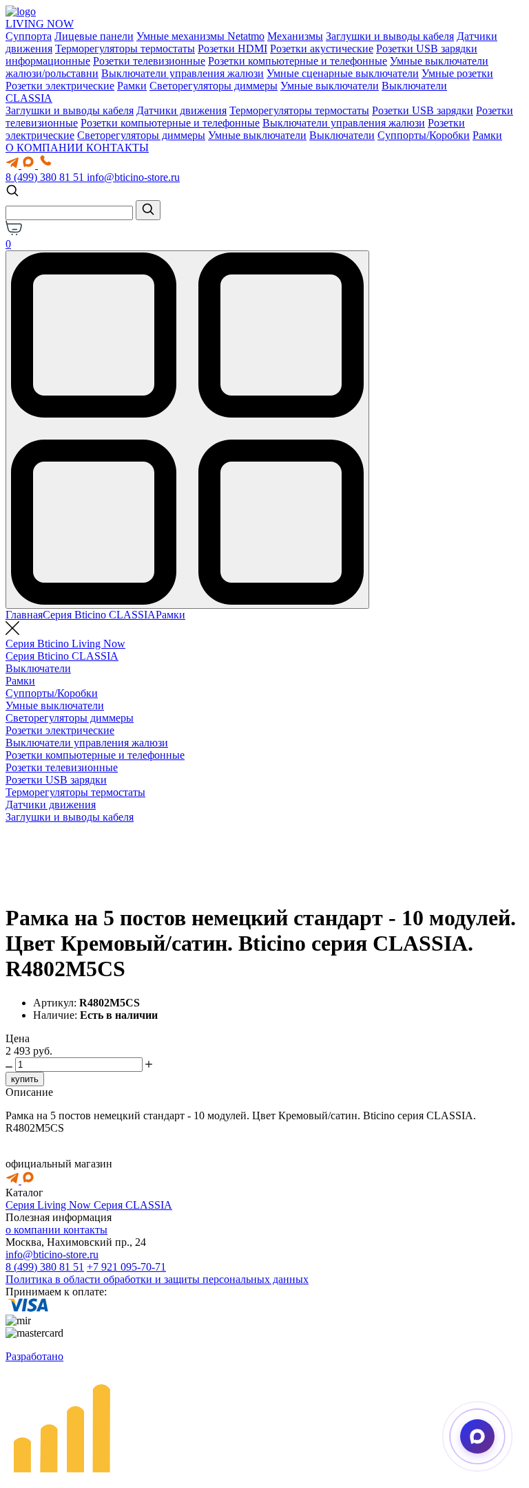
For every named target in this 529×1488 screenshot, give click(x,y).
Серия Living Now (50, 1205)
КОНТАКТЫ (117, 147)
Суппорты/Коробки (423, 135)
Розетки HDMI (232, 48)
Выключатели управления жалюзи (182, 73)
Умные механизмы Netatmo (200, 36)
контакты (85, 1230)
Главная (24, 615)
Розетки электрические (60, 85)
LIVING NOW (40, 24)
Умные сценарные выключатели (343, 73)
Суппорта (29, 36)
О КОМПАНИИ (46, 147)
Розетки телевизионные (149, 61)
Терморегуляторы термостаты (125, 48)
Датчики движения (181, 110)
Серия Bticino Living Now (65, 643)
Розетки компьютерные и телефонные (297, 61)
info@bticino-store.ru (133, 177)
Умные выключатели (329, 85)
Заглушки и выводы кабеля (390, 36)
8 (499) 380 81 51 (46, 177)
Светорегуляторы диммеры (213, 85)
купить (25, 1079)
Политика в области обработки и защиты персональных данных (157, 1279)
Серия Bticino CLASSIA (99, 615)
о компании (34, 1230)
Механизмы (295, 36)
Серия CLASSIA (133, 1205)
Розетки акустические (321, 48)
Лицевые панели (94, 36)
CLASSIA (29, 98)
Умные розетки (457, 73)
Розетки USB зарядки (422, 110)
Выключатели (414, 85)
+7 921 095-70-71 (126, 1267)
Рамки (132, 85)
